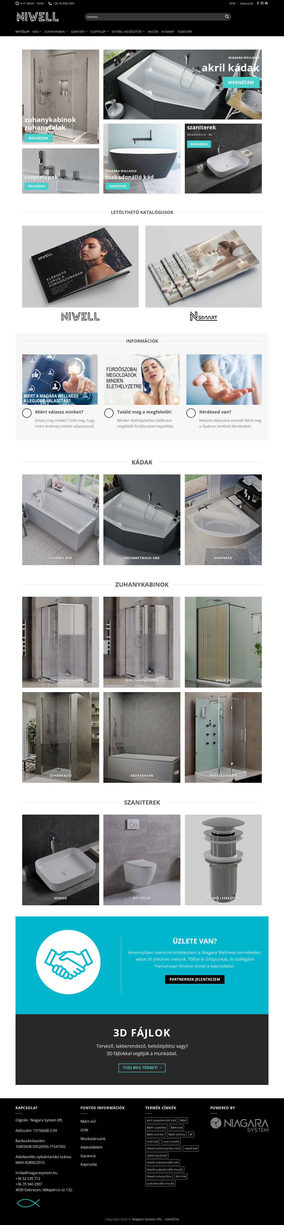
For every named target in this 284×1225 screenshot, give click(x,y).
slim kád (181, 1176)
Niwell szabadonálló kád (162, 1162)
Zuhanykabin (54, 32)
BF (191, 1134)
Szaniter (77, 32)
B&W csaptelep (156, 1127)
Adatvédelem (92, 1147)
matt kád (153, 1141)
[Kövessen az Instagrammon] (262, 3)
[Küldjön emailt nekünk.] (266, 3)
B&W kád (177, 1127)
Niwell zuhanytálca (159, 1176)
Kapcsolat (246, 3)
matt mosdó (171, 1141)
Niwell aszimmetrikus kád (163, 1148)
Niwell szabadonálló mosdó (165, 1169)
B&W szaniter (155, 1134)
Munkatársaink (93, 1138)
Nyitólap (23, 32)
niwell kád (190, 1148)
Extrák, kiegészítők (127, 32)
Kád (35, 32)
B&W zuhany (176, 1134)
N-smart (168, 32)
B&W (183, 1120)
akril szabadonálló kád (161, 1120)
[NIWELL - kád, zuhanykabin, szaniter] (47, 17)
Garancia (88, 1155)
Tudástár (185, 32)
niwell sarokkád (157, 1155)
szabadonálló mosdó (160, 1183)
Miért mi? (88, 1121)
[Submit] (227, 17)
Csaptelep (98, 32)
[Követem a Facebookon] (257, 3)
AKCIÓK (153, 32)
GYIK (232, 3)
